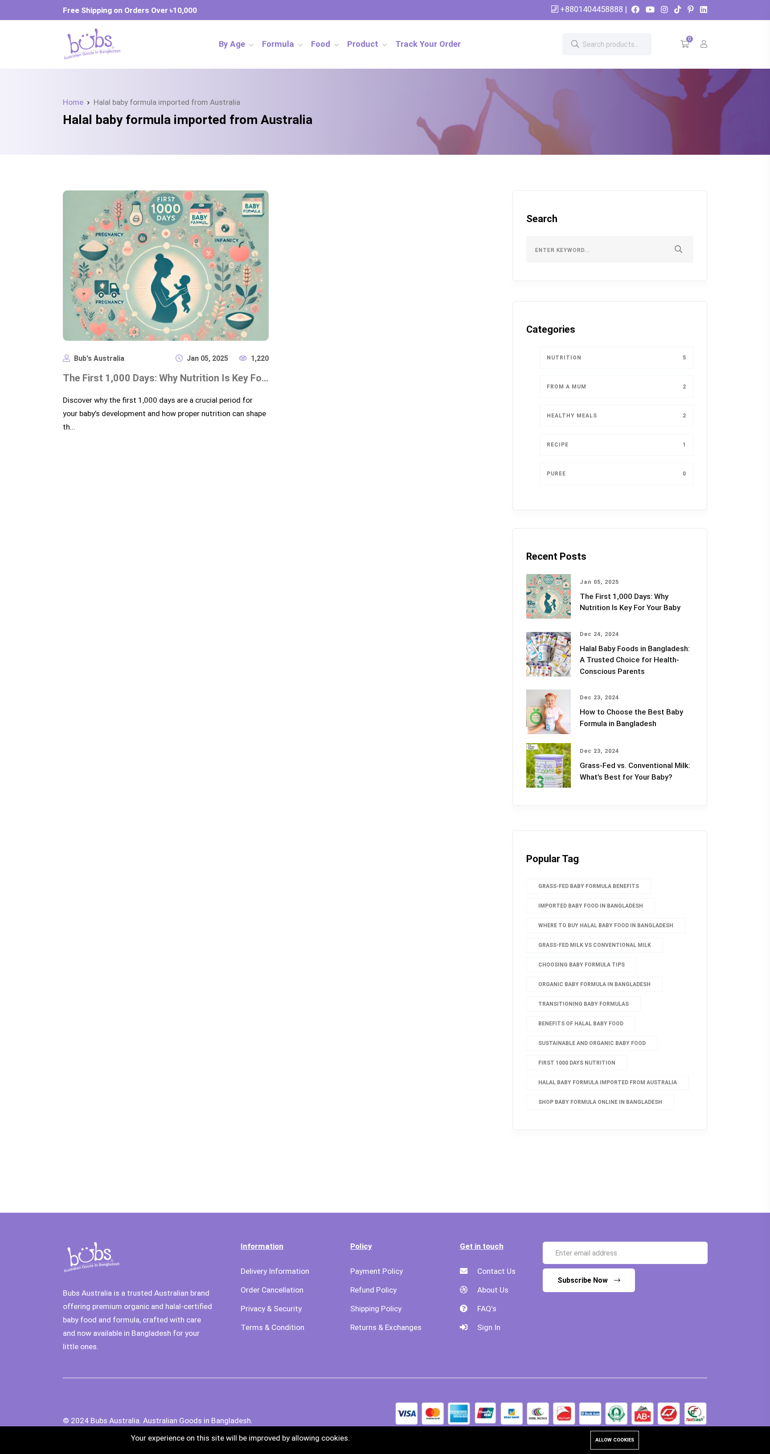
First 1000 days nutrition (576, 1063)
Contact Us (495, 1271)
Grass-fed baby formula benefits (588, 886)
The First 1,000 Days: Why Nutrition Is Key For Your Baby (187, 378)
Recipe (616, 445)
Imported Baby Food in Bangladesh (590, 906)
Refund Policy (373, 1289)
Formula (279, 44)
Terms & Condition (272, 1327)
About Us (491, 1289)
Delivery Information (275, 1271)
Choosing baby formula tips (581, 965)
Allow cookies (614, 1440)
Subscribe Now (583, 1280)
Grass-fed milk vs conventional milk (594, 945)
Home (73, 102)
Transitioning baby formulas (583, 1004)
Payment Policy (376, 1271)
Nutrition (616, 358)
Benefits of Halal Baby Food (580, 1023)
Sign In (487, 1327)
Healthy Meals (616, 416)
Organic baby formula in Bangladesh (594, 984)
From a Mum (616, 387)
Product (364, 44)
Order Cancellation (272, 1289)
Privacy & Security (271, 1308)
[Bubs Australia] (112, 43)
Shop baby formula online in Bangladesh (600, 1102)
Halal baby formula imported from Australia (607, 1082)
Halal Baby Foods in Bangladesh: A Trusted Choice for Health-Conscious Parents (635, 660)
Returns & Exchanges (386, 1327)
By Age (233, 44)
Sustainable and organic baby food (592, 1043)
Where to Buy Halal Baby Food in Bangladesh (605, 925)
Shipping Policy (375, 1308)
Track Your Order (428, 44)
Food (321, 44)
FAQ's (485, 1308)
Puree (616, 474)
